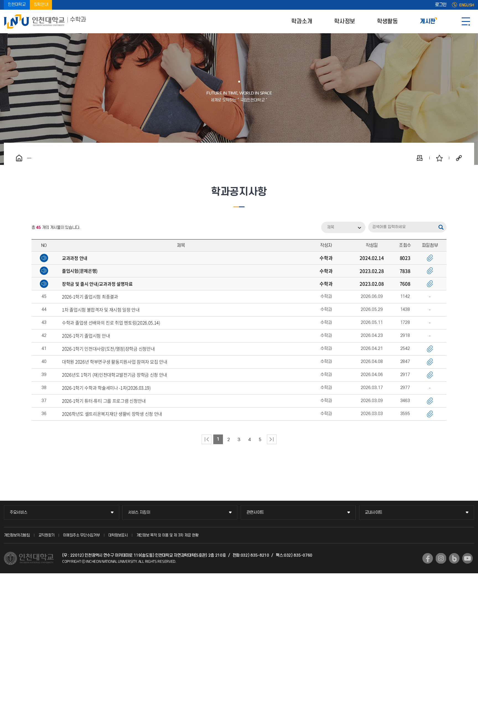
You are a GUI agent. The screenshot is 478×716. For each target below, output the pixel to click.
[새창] (427, 558)
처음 (206, 439)
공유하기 (459, 158)
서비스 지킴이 (139, 512)
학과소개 (301, 21)
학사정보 (344, 21)
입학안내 (41, 4)
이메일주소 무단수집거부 (81, 535)
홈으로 (19, 158)
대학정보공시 (118, 535)
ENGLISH (466, 4)
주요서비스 (18, 512)
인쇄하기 (420, 158)
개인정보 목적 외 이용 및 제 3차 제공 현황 (167, 535)
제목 (330, 227)
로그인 (440, 4)
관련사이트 (255, 512)
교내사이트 (374, 512)
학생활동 (387, 21)
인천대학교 (17, 4)
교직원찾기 (46, 535)
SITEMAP (466, 21)
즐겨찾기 (439, 158)
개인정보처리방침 (17, 535)
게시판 (427, 21)
